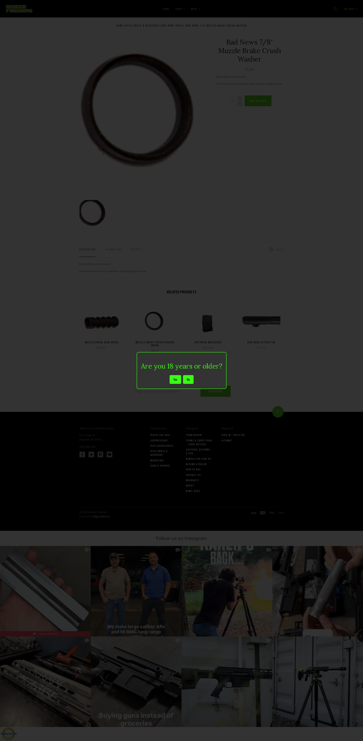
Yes (175, 379)
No (188, 379)
